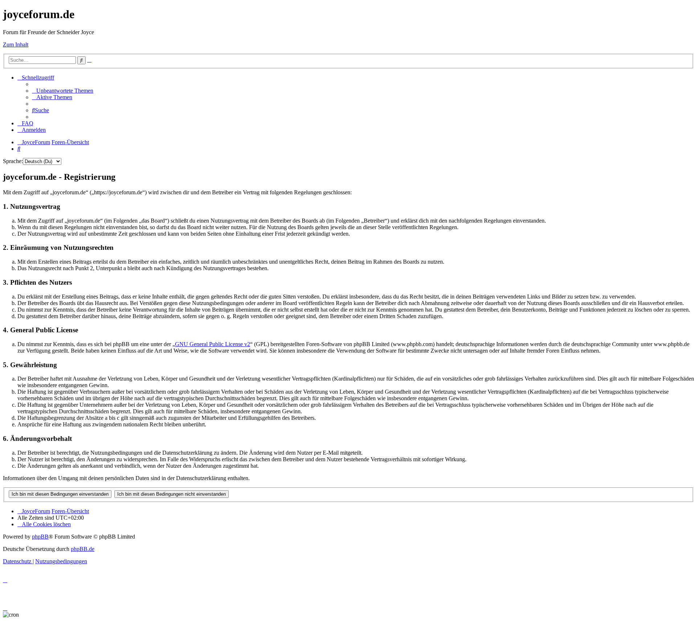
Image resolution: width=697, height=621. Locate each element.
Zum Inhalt (15, 44)
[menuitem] (62, 91)
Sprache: (13, 161)
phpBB (40, 536)
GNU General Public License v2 (212, 344)
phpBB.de (82, 549)
